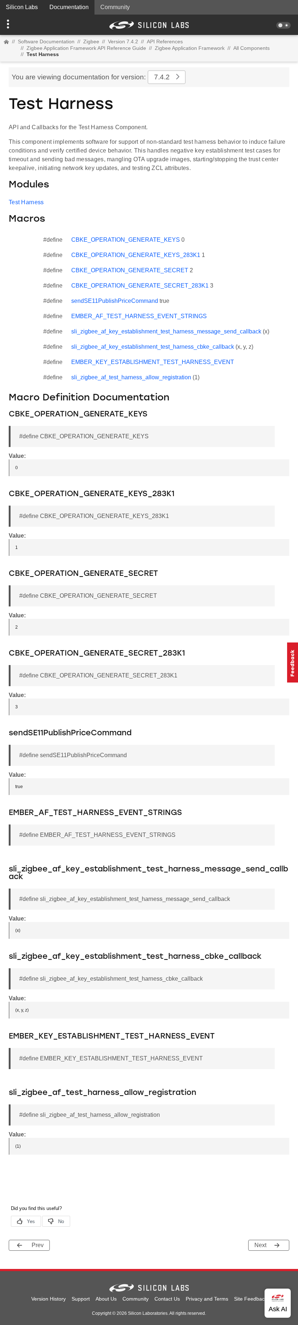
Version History (48, 1299)
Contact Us (167, 1299)
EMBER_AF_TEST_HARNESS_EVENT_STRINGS (139, 316)
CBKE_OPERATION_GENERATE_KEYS (125, 240)
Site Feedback (250, 1299)
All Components (251, 48)
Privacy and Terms (207, 1299)
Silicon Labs (22, 7)
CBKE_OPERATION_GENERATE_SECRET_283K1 (140, 285)
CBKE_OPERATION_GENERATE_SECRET (129, 270)
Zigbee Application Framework (190, 48)
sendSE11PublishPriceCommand (114, 301)
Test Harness (26, 202)
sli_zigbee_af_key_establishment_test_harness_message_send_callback (166, 331)
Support (81, 1299)
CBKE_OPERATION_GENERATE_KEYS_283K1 (135, 255)
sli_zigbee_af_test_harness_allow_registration (131, 377)
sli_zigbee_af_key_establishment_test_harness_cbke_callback (152, 347)
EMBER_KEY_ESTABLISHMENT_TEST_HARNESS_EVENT (152, 362)
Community (115, 7)
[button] (22, 25)
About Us (106, 1299)
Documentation (69, 7)
